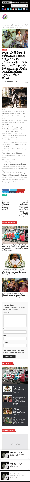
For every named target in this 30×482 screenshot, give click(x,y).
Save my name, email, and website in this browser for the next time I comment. (14, 351)
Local (6, 24)
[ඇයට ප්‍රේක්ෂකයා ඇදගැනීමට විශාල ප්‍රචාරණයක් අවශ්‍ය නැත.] (7, 411)
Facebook (6, 190)
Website (5, 342)
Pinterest (20, 192)
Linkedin (6, 192)
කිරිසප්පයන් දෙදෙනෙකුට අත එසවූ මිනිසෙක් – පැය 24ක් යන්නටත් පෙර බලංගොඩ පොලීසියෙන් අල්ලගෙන (13, 295)
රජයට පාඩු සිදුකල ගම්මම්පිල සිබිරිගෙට (5, 206)
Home (3, 24)
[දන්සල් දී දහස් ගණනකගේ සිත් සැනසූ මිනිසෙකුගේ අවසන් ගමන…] (15, 262)
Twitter (14, 190)
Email (5, 335)
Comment (6, 313)
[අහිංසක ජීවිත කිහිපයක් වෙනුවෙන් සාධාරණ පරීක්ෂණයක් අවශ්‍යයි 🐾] (7, 420)
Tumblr (13, 192)
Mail (5, 194)
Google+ (21, 190)
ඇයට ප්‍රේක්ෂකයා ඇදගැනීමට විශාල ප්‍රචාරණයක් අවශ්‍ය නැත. (19, 411)
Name (5, 329)
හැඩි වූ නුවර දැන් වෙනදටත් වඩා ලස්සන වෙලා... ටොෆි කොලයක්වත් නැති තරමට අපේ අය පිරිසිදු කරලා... (23, 210)
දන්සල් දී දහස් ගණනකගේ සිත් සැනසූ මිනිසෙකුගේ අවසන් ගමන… (14, 273)
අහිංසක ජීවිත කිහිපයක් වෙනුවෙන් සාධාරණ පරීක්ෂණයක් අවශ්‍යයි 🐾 (19, 421)
